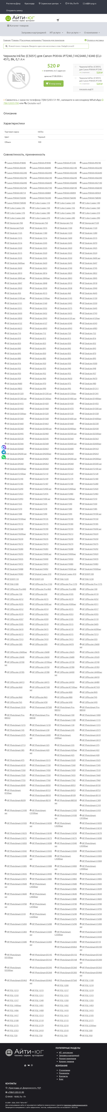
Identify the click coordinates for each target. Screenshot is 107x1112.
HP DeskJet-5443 (64, 303)
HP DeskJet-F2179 (65, 479)
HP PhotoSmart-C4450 (67, 874)
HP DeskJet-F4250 (90, 539)
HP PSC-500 (87, 1030)
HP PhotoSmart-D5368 (42, 972)
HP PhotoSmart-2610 (91, 735)
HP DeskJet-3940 (89, 288)
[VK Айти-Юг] (29, 1065)
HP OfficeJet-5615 (40, 629)
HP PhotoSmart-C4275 (67, 838)
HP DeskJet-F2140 (15, 479)
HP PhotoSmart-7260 (66, 765)
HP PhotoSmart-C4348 (17, 856)
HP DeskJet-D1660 (15, 424)
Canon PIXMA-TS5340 (41, 198)
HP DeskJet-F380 (64, 509)
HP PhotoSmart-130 (65, 725)
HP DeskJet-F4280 (15, 549)
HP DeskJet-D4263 (90, 454)
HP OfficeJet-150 (14, 594)
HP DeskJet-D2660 (15, 449)
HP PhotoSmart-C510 (16, 914)
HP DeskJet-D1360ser (41, 398)
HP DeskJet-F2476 (40, 494)
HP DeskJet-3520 (39, 253)
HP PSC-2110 (38, 1020)
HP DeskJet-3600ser (16, 263)
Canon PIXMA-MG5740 (17, 178)
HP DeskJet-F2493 (15, 499)
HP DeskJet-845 (14, 353)
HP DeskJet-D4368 (65, 464)
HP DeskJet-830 (64, 343)
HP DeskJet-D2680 (65, 449)
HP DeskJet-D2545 (40, 439)
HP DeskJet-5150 (89, 298)
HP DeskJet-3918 (89, 283)
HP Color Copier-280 (66, 218)
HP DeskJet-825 (39, 343)
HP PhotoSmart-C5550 (92, 937)
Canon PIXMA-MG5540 (67, 173)
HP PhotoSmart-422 (90, 750)
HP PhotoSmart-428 (90, 755)
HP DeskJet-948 (89, 368)
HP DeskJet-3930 (39, 288)
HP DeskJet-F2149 (40, 479)
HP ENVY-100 (88, 574)
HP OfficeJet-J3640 (15, 657)
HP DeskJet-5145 (64, 298)
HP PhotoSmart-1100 (66, 720)
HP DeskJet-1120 (89, 228)
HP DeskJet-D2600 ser (67, 444)
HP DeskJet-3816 (39, 273)
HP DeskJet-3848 (39, 283)
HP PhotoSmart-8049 (16, 785)
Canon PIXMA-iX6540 (16, 168)
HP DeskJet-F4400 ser (41, 554)
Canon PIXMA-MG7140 (92, 183)
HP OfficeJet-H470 (65, 644)
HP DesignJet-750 (40, 223)
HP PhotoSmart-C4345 (92, 851)
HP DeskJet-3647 (89, 263)
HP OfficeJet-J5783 (90, 667)
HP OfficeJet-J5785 (15, 672)
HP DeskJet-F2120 (65, 474)
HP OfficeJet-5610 (15, 629)
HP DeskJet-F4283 (40, 549)
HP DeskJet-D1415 (15, 403)
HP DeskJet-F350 (89, 504)
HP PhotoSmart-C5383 (17, 932)
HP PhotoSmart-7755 (16, 780)
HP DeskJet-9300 (89, 363)
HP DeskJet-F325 (14, 504)
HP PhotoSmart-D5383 (67, 972)
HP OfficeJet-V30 (40, 702)
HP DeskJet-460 (64, 293)
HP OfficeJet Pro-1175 (92, 584)
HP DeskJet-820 (14, 343)
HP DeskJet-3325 (39, 248)
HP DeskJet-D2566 (15, 444)
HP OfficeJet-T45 (89, 697)
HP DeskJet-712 (39, 333)
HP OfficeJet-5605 (90, 624)
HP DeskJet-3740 (64, 268)
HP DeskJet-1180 (39, 233)
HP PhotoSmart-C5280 (92, 919)
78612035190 (11, 103)
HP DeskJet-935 (39, 368)
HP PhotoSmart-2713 (16, 745)
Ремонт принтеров (67, 1058)
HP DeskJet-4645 (89, 293)
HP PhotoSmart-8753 (91, 790)
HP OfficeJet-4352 (40, 614)
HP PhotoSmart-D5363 (92, 967)
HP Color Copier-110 (41, 203)
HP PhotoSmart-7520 (16, 775)
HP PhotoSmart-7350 (16, 770)
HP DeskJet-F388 (14, 514)
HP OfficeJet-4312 (15, 609)
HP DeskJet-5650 (14, 313)
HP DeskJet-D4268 (15, 459)
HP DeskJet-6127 (39, 323)
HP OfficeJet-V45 (90, 702)
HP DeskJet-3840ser (41, 278)
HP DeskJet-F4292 (90, 549)
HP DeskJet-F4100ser (16, 519)
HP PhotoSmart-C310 (91, 805)
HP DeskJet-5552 (39, 308)
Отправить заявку (14, 10)
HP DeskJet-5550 (89, 303)
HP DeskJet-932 (14, 368)
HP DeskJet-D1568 (40, 419)
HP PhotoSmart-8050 (41, 785)
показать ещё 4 (86, 89)
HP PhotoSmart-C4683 (92, 899)
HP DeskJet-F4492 (40, 569)
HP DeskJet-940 (64, 368)
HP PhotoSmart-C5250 (92, 914)
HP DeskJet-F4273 (40, 544)
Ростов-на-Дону (13, 3)
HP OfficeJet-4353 (65, 614)
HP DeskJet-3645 (64, 263)
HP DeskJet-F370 (14, 509)
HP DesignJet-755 (65, 223)
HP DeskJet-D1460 (15, 408)
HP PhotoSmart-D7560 (67, 980)
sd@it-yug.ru (90, 3)
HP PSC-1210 (88, 985)
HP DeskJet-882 (39, 358)
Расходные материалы (30, 40)
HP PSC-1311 (38, 995)
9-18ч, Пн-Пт (73, 3)
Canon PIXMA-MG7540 (17, 188)
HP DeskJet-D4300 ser (67, 459)
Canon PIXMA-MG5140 (67, 168)
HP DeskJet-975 (64, 383)
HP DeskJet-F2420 (90, 489)
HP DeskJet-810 (14, 338)
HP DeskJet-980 (89, 383)
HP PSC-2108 (13, 1020)
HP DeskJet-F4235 (40, 539)
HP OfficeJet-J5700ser (42, 662)
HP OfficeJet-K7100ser (67, 687)
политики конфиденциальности (75, 1105)
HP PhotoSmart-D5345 (42, 967)
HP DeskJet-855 (64, 353)
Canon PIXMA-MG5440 (42, 173)
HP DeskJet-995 (64, 388)
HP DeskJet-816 (89, 338)
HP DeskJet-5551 (14, 308)
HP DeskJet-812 (39, 338)
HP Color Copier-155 (66, 208)
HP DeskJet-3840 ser (16, 278)
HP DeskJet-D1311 (90, 388)
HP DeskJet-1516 (39, 238)
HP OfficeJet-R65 (40, 697)
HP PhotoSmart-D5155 (67, 955)
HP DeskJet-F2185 (15, 484)
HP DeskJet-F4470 (90, 559)
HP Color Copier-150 (41, 208)
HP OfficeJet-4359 (40, 619)
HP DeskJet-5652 (39, 313)
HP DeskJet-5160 (39, 303)
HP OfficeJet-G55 (90, 639)
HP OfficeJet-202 (39, 594)
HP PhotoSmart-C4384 (92, 861)
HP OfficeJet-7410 (40, 639)
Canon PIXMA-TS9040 (16, 203)
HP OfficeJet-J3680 (65, 657)
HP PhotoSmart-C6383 (67, 942)
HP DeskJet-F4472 (15, 564)
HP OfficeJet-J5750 (40, 667)
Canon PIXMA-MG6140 (42, 178)
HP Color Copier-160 (91, 208)
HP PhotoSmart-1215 (16, 725)
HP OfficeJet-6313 (40, 634)
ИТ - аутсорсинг (66, 1052)
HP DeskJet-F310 (89, 499)
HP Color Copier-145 (16, 208)
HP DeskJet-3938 (64, 288)
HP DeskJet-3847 (14, 283)
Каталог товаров (18, 25)
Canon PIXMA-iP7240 (66, 163)
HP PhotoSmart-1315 (91, 725)
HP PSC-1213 (13, 990)
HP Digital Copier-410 (66, 574)
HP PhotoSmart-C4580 (67, 884)
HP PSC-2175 (13, 1025)
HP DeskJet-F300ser (66, 499)
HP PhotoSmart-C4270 (92, 833)
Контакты (63, 1076)
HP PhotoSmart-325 (40, 745)
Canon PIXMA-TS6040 (66, 198)
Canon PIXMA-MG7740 (42, 188)
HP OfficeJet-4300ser (66, 604)
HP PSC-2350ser (89, 1025)
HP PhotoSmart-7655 (66, 775)
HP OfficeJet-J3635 (90, 652)
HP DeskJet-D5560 (40, 469)
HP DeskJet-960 (39, 378)
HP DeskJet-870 (89, 353)
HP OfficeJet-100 (89, 589)
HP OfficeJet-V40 (64, 702)
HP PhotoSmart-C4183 (17, 823)
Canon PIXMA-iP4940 (41, 163)
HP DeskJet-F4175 (40, 524)
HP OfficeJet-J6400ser (92, 672)
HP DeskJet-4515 (39, 293)
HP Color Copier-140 (91, 203)
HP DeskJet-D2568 (40, 444)
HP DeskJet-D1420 (40, 403)
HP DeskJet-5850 (14, 318)
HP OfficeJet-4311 (90, 604)
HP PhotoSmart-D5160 (92, 955)
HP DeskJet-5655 (64, 313)
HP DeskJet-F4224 (90, 534)
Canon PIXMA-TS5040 (16, 198)
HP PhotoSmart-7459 (66, 770)
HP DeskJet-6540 (64, 323)
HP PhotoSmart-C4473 (17, 879)
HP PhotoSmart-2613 (91, 740)
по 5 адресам (59, 71)
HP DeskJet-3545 (39, 258)
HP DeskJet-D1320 (15, 393)
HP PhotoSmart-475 (15, 760)
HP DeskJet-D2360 (15, 429)
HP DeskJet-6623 (14, 328)
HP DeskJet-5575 (64, 308)
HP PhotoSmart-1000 (91, 715)
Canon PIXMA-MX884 (41, 193)
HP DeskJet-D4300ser (91, 459)
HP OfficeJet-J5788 (40, 672)
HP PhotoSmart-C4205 (92, 823)
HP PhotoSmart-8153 (41, 790)
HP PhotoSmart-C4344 (67, 851)
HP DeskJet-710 (14, 333)
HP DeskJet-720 (64, 333)
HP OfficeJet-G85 (14, 644)
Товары (15, 40)
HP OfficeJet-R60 (14, 697)
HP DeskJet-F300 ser (41, 499)
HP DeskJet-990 (39, 388)
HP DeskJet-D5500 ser (92, 464)
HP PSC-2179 (38, 1025)
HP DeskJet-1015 (39, 228)
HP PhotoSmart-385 (15, 750)
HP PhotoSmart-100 (65, 715)
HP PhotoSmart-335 (65, 745)
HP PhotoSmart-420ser (67, 750)
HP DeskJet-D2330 (90, 424)
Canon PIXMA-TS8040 (91, 198)
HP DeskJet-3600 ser (91, 258)
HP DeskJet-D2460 (40, 434)
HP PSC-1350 (63, 1000)
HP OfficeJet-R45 (90, 692)
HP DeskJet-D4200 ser (17, 454)
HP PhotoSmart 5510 (16, 707)
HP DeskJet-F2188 (65, 484)
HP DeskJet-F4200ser (16, 534)
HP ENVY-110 (13, 579)
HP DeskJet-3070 (89, 243)
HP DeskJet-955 (64, 373)
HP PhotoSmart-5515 (41, 760)
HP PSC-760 (62, 1035)
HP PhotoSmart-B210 (41, 800)
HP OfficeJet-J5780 (65, 667)
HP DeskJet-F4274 (65, 544)
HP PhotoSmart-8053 (66, 785)
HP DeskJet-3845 (89, 278)
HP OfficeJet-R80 (64, 697)
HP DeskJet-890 (64, 358)
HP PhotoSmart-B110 (91, 795)
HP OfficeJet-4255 (15, 604)
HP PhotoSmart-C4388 (42, 866)
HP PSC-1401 (38, 1005)
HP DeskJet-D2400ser (66, 429)
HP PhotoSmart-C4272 (17, 838)
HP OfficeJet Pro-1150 (42, 584)
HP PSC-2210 (63, 1025)
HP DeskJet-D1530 (65, 414)
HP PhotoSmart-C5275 (67, 919)
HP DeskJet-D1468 (40, 408)
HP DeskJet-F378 (39, 509)
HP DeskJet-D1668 (65, 424)
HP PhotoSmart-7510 (91, 770)
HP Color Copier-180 (41, 213)
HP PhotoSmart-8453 (66, 790)
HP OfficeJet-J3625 (65, 652)
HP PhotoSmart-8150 (91, 785)
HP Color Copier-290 (91, 218)
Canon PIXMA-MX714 (16, 193)
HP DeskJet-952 (39, 373)
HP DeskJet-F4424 (90, 554)
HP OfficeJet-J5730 (65, 662)
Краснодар (29, 3)
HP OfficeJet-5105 (65, 619)
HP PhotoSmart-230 (40, 730)
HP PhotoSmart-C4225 (17, 833)
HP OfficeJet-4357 (15, 619)
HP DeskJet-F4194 (65, 529)
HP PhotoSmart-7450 (41, 770)
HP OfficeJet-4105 (65, 594)
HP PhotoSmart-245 (65, 730)
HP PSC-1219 (88, 990)
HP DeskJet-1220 (64, 233)
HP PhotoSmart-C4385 (17, 866)
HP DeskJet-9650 (64, 378)
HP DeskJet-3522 (64, 253)
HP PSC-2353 (13, 1030)
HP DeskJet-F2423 (15, 494)
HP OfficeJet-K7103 (91, 687)
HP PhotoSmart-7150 (41, 765)
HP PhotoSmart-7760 (41, 780)
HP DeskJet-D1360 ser (17, 398)
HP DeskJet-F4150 (90, 519)
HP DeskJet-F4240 (65, 539)
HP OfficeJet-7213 (90, 634)
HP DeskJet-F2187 (40, 484)
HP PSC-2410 (38, 1030)
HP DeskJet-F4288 (65, 549)
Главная (6, 40)
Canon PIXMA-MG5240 (92, 168)
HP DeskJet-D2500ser (91, 434)
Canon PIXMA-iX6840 (41, 168)
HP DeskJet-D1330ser (66, 393)
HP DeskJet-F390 (39, 514)
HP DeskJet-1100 (64, 228)
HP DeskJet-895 (89, 358)
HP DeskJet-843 (89, 348)
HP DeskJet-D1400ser (91, 398)
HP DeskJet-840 (14, 348)
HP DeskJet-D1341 (90, 393)
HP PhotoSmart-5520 (66, 760)
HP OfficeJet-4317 (90, 609)
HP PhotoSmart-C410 (91, 810)
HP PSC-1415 (88, 1010)
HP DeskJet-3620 (39, 263)
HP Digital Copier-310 (41, 574)
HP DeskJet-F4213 (65, 534)
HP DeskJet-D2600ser (91, 444)
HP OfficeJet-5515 (65, 624)
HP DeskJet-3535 (14, 258)
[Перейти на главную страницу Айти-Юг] (20, 19)
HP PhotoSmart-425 (65, 755)
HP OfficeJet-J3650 (40, 657)
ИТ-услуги (55, 32)
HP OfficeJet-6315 (65, 634)
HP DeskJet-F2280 (90, 484)
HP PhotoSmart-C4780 (92, 904)
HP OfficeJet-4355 (90, 614)
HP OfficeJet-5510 (40, 624)
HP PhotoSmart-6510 (16, 765)
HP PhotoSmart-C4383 (92, 856)
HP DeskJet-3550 (64, 258)
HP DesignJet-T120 (90, 223)
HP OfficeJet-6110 (65, 629)
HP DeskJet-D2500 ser (67, 434)
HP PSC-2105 (88, 1015)
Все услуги (72, 32)
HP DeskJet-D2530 (15, 439)
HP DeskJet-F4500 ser (66, 569)
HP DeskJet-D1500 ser (92, 408)
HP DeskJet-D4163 (90, 449)
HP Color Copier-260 (16, 218)
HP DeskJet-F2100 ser (91, 469)
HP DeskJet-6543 (89, 323)
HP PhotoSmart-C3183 (67, 810)
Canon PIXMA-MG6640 (42, 183)
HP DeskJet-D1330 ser (42, 393)
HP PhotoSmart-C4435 (17, 874)
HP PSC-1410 (63, 1010)
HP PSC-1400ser (14, 1005)
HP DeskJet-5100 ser (16, 298)
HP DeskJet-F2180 (90, 479)
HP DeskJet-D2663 (40, 449)
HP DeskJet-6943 (64, 328)
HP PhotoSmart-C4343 (42, 851)
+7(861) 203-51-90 (16, 1092)
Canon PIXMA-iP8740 (91, 163)
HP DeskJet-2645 (64, 243)
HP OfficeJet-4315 (65, 609)
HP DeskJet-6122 (14, 323)
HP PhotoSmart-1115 (91, 720)
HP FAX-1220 (63, 579)
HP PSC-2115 (63, 1020)
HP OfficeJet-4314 (40, 609)
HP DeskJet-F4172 (15, 524)
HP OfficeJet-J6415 (40, 682)
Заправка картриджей (33, 32)
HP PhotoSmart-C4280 (92, 838)
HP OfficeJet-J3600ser (17, 652)
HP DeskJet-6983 (89, 328)
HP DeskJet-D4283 (40, 459)
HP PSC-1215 (38, 990)
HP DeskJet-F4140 (65, 519)
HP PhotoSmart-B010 (41, 795)
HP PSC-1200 (63, 985)
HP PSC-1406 (13, 1010)
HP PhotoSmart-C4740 (67, 904)
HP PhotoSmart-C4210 (92, 828)
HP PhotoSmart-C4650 (92, 894)
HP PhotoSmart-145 (15, 730)
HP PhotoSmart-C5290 (67, 924)
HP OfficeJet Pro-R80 (66, 589)
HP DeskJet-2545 (39, 243)
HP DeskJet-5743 (89, 313)
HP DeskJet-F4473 (40, 564)
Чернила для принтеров (53, 40)
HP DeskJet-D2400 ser (42, 429)
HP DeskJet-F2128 (90, 474)
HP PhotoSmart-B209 (16, 800)
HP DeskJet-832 (89, 343)
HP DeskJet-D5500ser (16, 469)
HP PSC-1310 (13, 995)
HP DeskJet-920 (39, 363)
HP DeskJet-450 (14, 293)
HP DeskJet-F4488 (15, 569)
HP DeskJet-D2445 (15, 434)
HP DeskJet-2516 (14, 243)
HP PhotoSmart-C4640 (67, 894)
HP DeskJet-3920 (14, 288)
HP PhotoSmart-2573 (91, 730)
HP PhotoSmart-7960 (91, 780)
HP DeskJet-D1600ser (91, 419)
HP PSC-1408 (38, 1010)
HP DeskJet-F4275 (90, 544)
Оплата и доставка (95, 40)
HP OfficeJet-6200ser (91, 629)
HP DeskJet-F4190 (40, 529)
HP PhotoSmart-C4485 (92, 879)
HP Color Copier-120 (66, 203)
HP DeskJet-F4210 (40, 534)
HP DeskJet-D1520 (40, 414)
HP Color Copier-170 (16, 213)
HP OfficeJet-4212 (15, 599)
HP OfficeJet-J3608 (40, 652)
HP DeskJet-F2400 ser (41, 489)
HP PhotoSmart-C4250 (67, 833)
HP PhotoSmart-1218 (41, 725)
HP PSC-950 (87, 1035)
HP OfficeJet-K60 (14, 687)
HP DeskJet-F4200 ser (91, 529)
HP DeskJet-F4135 (40, 519)
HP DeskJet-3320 (14, 248)
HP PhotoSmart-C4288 (42, 843)
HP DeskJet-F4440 (40, 559)
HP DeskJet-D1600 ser (67, 419)
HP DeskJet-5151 (14, 303)
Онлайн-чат (33, 103)
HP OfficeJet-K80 (64, 692)
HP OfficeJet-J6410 (90, 677)
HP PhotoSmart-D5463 (17, 980)
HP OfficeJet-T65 (14, 702)
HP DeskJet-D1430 (65, 403)
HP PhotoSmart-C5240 (67, 914)
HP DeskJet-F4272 (15, 544)
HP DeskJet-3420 (64, 248)
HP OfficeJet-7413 (65, 639)
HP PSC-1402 (63, 1005)
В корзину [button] (54, 83)
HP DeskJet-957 (89, 373)
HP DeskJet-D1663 (40, 424)
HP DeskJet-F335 (39, 504)
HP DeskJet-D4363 (40, 464)
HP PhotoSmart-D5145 (42, 955)
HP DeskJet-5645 (89, 308)
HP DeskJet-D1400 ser (67, 398)
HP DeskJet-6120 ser (66, 318)
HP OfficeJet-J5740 (90, 662)
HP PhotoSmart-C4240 (42, 833)
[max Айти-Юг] (25, 1065)
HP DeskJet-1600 (64, 238)
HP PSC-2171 (88, 1020)
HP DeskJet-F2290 (15, 489)
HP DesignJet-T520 (15, 228)
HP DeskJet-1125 (14, 233)
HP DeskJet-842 (64, 348)
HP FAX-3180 (13, 584)
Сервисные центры (50, 3)
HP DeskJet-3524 (89, 253)
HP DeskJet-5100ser (41, 298)
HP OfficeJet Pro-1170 (67, 584)
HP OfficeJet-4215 (40, 599)
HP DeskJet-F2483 (90, 494)
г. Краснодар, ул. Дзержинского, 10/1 (24, 1088)
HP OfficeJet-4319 (15, 614)
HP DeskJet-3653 (39, 268)
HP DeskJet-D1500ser (16, 414)
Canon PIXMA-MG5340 (17, 173)
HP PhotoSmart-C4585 (67, 889)
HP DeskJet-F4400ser (66, 554)
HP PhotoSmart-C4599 (92, 889)
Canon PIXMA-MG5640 (92, 173)
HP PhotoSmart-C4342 (17, 851)
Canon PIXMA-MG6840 (67, 183)
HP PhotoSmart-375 (90, 745)
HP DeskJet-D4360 (15, 464)
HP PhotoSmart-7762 (66, 780)
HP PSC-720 (12, 1035)
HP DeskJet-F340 (64, 504)
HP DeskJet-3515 (14, 253)
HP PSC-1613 (63, 1015)
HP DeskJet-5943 (39, 318)
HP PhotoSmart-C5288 (42, 924)
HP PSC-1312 (63, 995)
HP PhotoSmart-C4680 (67, 899)
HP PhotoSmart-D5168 (67, 960)
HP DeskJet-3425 (89, 248)
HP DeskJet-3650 (14, 268)
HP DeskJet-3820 (64, 273)
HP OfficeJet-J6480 (90, 682)
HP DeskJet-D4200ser (41, 454)
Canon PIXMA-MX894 (66, 193)
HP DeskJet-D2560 (65, 439)
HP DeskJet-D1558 (90, 414)
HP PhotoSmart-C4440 (42, 874)
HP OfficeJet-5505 (15, 624)
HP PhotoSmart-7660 (91, 775)
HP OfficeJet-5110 (90, 619)
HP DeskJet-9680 (14, 383)
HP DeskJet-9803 (14, 388)
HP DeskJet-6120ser (91, 318)
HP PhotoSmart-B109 (66, 795)
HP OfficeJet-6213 (15, 634)
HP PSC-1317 (13, 1000)
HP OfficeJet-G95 (40, 644)
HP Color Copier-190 (66, 213)
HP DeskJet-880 (14, 358)
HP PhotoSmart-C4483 (67, 879)
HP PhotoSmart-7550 (41, 775)
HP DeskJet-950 (14, 373)
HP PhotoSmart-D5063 (67, 947)
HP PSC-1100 (88, 980)
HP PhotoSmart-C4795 (92, 909)
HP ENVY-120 (38, 579)
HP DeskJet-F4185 (90, 524)
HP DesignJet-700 (15, 223)
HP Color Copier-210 (91, 213)
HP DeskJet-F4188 (15, 529)
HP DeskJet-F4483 (90, 564)
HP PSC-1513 (38, 1015)
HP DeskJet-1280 (89, 233)
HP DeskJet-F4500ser (91, 569)
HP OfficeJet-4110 (90, 594)
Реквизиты (64, 1073)
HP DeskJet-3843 (64, 278)
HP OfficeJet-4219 (65, 599)
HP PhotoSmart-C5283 (17, 924)
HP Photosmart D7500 (42, 707)
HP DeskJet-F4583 (15, 574)
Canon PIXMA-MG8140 (67, 188)
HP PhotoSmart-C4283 (17, 843)
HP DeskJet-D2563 (90, 439)
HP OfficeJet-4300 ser (42, 604)
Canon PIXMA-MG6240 (67, 178)
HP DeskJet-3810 (14, 273)
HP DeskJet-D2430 (90, 429)
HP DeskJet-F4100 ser (91, 514)
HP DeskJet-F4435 (15, 559)
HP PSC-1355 (88, 1000)
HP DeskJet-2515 (89, 238)
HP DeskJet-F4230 (15, 539)
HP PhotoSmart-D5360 (67, 967)
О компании (91, 32)
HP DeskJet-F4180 (65, 524)
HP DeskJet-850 (39, 353)
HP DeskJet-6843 (39, 328)
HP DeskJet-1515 (14, 238)
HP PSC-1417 (13, 1015)
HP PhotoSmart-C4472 (92, 874)
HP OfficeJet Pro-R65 (41, 589)
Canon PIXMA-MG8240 (92, 188)
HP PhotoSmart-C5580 (17, 942)
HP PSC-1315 (88, 995)
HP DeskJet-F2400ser (66, 489)
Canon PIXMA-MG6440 (17, 183)
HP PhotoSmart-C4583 (92, 884)
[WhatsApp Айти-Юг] (32, 1065)
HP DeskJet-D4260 (65, 454)
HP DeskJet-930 (64, 363)
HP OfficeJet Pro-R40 (16, 589)
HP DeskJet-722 (89, 333)
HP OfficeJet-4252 (90, 599)
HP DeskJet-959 (14, 378)
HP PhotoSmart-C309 (91, 800)
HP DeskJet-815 (64, 338)
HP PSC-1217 (63, 990)
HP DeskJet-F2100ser (16, 474)
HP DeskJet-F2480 (65, 494)
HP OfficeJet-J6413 (15, 682)
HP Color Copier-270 (41, 218)
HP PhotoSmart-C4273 (42, 838)
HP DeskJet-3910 (64, 283)
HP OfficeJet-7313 (15, 639)
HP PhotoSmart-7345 (91, 765)
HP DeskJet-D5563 (65, 469)
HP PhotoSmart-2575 (16, 735)
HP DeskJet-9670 (89, 378)
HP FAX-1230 (88, 579)
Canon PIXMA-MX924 (91, 193)
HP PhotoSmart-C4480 (42, 879)
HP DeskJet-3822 (89, 273)
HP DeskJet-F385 (89, 509)
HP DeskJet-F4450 (65, 559)
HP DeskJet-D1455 (90, 403)
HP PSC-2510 (63, 1030)
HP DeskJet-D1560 (15, 419)
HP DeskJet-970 (39, 383)
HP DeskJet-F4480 (65, 564)
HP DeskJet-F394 (64, 514)
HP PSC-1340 (38, 1000)
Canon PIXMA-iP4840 (16, 163)
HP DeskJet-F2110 (40, 474)
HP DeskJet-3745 (89, 268)
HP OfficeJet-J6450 (65, 682)
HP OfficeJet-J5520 (90, 657)
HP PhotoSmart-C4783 (67, 909)
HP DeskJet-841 (39, 348)
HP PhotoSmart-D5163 (42, 960)
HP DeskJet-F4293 (15, 554)
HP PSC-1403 (88, 1005)
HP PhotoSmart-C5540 (92, 932)
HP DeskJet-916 (14, 363)
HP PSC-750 (37, 1035)
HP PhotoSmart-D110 (91, 942)
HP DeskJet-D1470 (65, 408)
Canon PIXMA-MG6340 (92, 178)
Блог (61, 1079)
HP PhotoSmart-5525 (91, 760)
